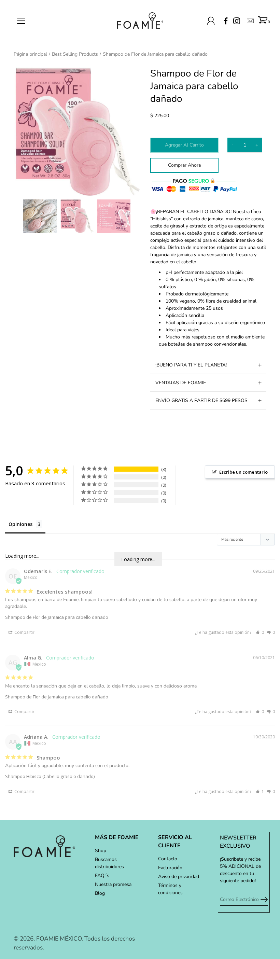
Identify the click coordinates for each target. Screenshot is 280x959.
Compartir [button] (23, 632)
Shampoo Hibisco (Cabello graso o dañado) (50, 776)
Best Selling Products (75, 54)
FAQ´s (102, 875)
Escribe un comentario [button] (243, 472)
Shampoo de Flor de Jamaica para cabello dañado (56, 617)
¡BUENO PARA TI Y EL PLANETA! (191, 365)
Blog (100, 893)
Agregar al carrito (184, 145)
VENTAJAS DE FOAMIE (180, 382)
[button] (260, 632)
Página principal (30, 54)
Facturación (170, 867)
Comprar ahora (184, 165)
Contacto (167, 859)
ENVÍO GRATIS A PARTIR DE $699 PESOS (201, 400)
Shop (100, 850)
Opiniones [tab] (20, 524)
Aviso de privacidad (178, 876)
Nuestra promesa (113, 884)
